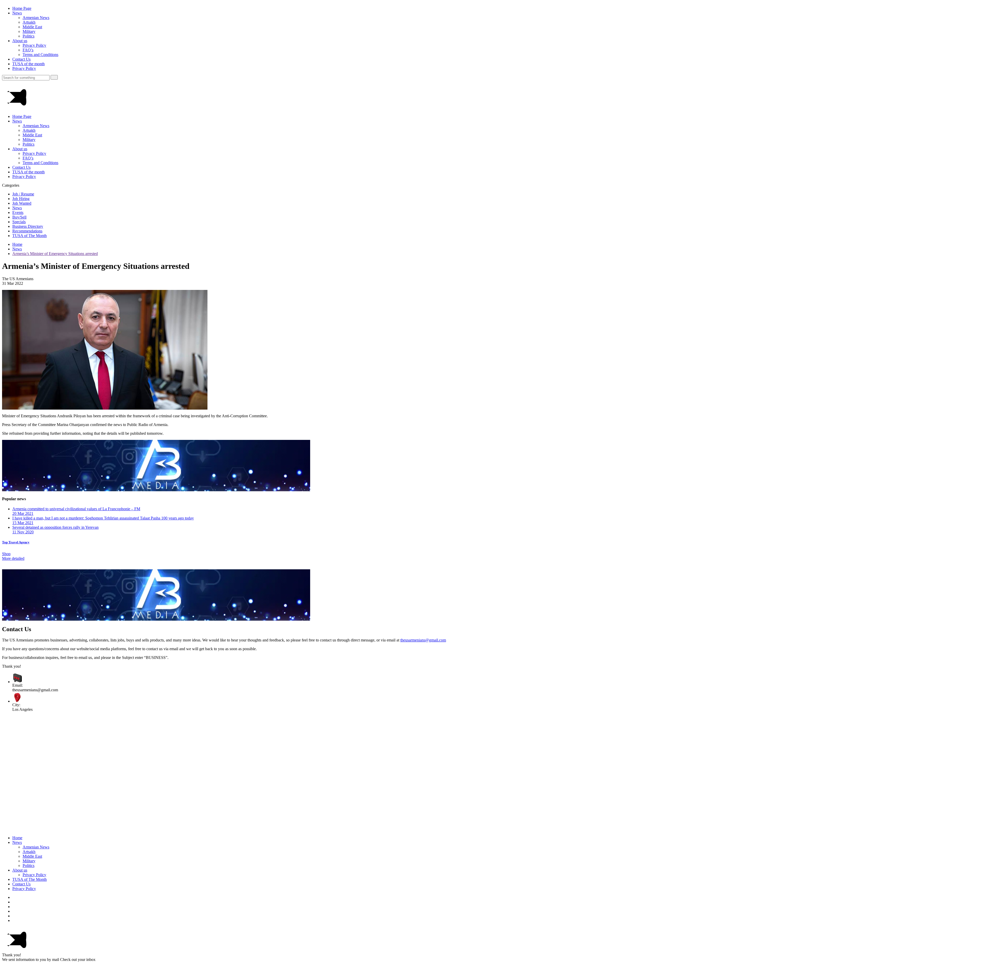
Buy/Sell (19, 217)
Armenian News (36, 17)
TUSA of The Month (29, 235)
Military (29, 31)
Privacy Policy (34, 45)
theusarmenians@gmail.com (423, 640)
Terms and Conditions (40, 54)
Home (17, 244)
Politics (28, 36)
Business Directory (27, 226)
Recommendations (27, 231)
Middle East (32, 27)
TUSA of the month (28, 64)
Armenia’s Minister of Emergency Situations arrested (55, 253)
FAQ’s (28, 50)
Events (17, 212)
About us (19, 41)
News (17, 13)
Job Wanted (21, 203)
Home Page (21, 8)
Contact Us (21, 59)
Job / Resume (23, 194)
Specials (19, 222)
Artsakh (29, 22)
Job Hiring (21, 198)
